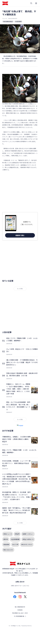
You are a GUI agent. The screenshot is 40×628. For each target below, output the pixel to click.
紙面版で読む (20, 235)
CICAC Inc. (29, 625)
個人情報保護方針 (20, 607)
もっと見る (20, 288)
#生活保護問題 (15, 539)
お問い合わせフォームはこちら (20, 586)
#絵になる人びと (8, 550)
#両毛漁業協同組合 (8, 21)
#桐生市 (17, 534)
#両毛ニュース (7, 534)
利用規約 (20, 610)
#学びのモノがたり (26, 544)
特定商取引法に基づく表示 (20, 613)
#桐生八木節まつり (28, 539)
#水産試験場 (18, 21)
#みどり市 (15, 544)
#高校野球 (6, 544)
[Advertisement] (20, 191)
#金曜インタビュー (28, 534)
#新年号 (5, 539)
